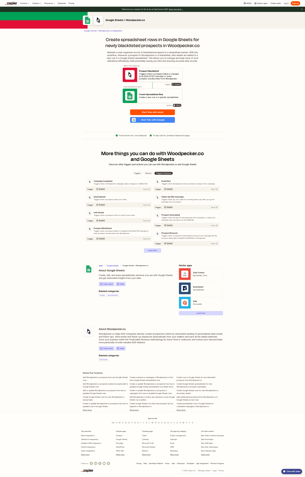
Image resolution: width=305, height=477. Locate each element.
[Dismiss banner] (302, 9)
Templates (190, 463)
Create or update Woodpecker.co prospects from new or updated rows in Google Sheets (105, 405)
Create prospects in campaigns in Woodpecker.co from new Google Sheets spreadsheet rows (151, 378)
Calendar (173, 439)
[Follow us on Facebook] (91, 463)
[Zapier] (11, 3)
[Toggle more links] (105, 410)
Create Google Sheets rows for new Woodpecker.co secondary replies (197, 391)
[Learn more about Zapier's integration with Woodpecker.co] (89, 332)
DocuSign (119, 443)
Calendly (145, 439)
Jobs (173, 463)
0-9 (113, 423)
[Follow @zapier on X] (100, 463)
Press (167, 463)
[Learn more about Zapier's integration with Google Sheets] (89, 269)
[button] (152, 120)
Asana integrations (88, 451)
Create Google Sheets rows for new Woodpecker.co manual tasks (104, 398)
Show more (85, 455)
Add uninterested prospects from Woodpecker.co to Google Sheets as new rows (197, 398)
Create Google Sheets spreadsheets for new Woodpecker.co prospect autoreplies (194, 385)
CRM (172, 447)
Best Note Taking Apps (209, 447)
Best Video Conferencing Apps (212, 435)
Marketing (174, 451)
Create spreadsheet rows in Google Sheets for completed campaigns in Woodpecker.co (195, 405)
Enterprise (181, 463)
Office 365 (120, 451)
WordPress (120, 447)
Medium (145, 451)
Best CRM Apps (207, 443)
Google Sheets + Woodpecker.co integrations (103, 31)
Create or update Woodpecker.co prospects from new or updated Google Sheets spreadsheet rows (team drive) (152, 385)
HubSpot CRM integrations (91, 443)
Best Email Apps (207, 439)
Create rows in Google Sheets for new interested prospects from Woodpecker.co (196, 378)
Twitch (144, 435)
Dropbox (119, 435)
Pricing (139, 463)
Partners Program (217, 463)
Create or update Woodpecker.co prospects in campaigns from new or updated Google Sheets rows (151, 391)
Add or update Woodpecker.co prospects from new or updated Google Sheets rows (104, 391)
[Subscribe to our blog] (108, 463)
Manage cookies (204, 471)
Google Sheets (113, 265)
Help (122, 284)
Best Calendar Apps (208, 451)
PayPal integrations (88, 447)
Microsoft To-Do (148, 443)
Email (172, 443)
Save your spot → (176, 9)
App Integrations (202, 463)
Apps (101, 265)
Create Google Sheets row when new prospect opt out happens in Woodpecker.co (151, 405)
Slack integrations (87, 435)
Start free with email (152, 112)
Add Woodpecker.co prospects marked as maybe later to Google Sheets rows (105, 385)
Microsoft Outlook (148, 447)
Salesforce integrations (89, 439)
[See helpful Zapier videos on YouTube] (104, 463)
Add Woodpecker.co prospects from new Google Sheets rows (105, 378)
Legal (214, 471)
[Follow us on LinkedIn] (95, 463)
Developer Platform (156, 463)
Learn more (108, 284)
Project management (178, 435)
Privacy (221, 471)
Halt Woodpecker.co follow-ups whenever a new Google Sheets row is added (152, 398)
